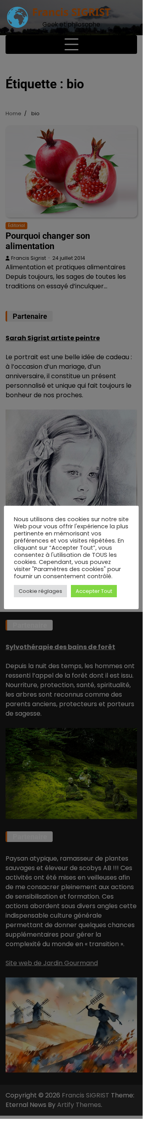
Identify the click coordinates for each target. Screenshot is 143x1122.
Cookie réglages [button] (40, 591)
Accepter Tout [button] (94, 591)
